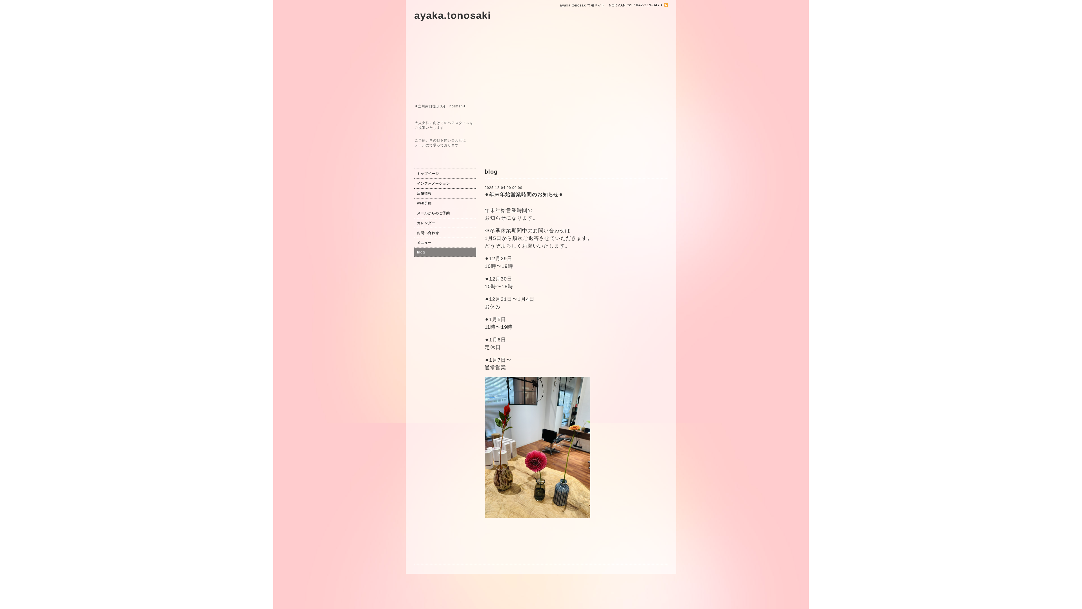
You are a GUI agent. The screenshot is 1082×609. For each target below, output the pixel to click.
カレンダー (426, 223)
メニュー (424, 243)
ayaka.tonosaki (452, 15)
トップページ (428, 174)
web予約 (424, 203)
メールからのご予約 (433, 213)
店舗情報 (424, 193)
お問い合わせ (428, 233)
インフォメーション (433, 184)
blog (421, 252)
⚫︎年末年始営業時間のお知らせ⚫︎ (524, 194)
